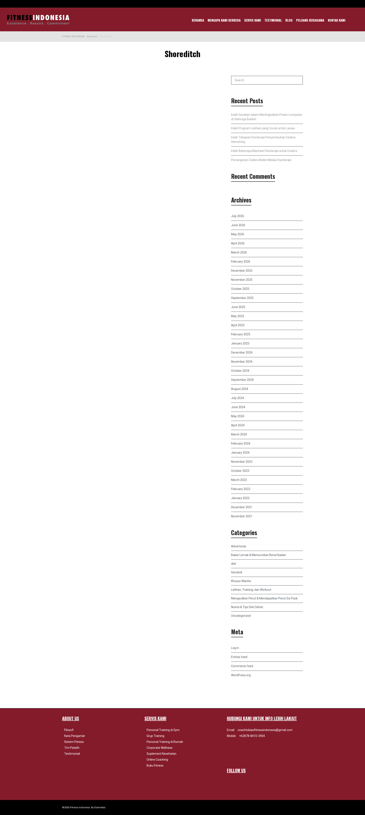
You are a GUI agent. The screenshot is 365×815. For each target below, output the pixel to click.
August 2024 (239, 389)
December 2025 (241, 270)
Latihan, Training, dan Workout (251, 589)
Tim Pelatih (71, 747)
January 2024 (240, 452)
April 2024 (238, 425)
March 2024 (239, 434)
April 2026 (238, 243)
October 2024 (240, 370)
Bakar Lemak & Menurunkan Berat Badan (258, 555)
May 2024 (237, 416)
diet (233, 563)
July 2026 (237, 216)
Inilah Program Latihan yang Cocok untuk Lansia (263, 128)
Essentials (99, 807)
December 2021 (241, 507)
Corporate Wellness (160, 747)
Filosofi (69, 730)
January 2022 (240, 498)
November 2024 (241, 361)
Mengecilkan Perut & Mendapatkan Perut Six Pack (264, 598)
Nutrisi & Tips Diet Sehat (247, 607)
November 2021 (241, 516)
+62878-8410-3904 (252, 736)
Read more (76, 130)
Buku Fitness (155, 765)
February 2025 (240, 334)
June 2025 (238, 307)
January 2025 (240, 343)
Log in (235, 648)
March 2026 (239, 252)
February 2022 (240, 489)
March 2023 (239, 480)
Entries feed (239, 657)
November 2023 (241, 461)
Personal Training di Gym (163, 730)
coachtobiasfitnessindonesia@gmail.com (265, 730)
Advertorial (238, 546)
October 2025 (240, 288)
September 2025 (242, 298)
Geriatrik (236, 572)
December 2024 (241, 352)
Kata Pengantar (74, 736)
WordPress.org (241, 675)
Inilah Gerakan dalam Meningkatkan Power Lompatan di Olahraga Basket (266, 117)
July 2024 (237, 398)
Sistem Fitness (74, 741)
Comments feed (242, 666)
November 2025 (241, 279)
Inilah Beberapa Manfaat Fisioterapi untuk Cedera (264, 151)
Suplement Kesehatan (161, 753)
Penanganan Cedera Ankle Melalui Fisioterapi (261, 160)
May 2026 (237, 234)
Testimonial (72, 753)
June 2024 (238, 407)
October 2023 (240, 470)
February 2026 (240, 261)
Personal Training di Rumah (165, 741)
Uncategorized (241, 615)
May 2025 (237, 316)
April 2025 (238, 325)
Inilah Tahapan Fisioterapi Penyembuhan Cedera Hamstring (263, 139)
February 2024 (240, 443)
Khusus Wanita (241, 581)
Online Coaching (157, 759)
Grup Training (155, 736)
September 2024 (242, 379)
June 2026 (238, 225)
